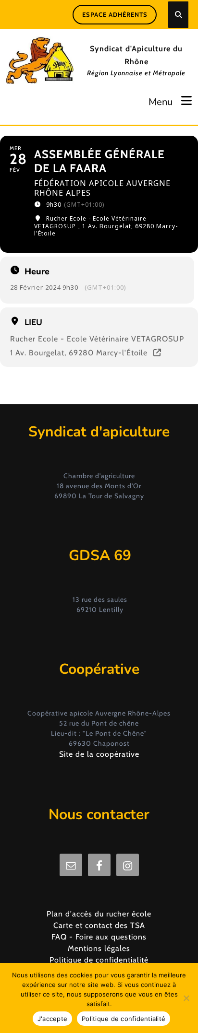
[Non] (186, 998)
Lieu (33, 322)
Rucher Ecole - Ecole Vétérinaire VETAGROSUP (97, 338)
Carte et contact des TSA (99, 925)
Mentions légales (99, 948)
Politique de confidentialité (99, 959)
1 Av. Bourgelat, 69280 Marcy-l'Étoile (79, 353)
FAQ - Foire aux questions (99, 936)
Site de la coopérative (99, 754)
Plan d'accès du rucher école (99, 913)
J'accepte (52, 1018)
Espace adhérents (115, 14)
